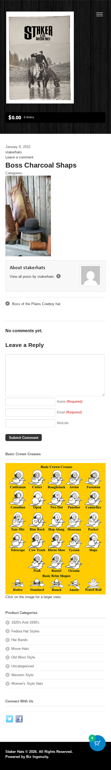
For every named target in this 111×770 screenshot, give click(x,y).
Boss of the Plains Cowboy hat (32, 304)
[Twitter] (9, 719)
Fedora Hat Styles (25, 631)
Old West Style (23, 657)
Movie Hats (20, 649)
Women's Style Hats (27, 684)
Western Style (22, 675)
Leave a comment (19, 157)
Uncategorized (22, 666)
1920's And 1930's (25, 622)
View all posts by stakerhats (35, 277)
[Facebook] (19, 719)
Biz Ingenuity (37, 757)
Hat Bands (19, 640)
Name (69, 401)
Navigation (99, 14)
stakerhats (13, 152)
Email (69, 412)
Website (63, 423)
